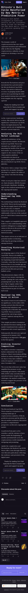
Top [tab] (3, 513)
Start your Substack (10, 586)
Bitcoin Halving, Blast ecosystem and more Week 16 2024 (10, 546)
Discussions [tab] (13, 513)
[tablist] (8, 494)
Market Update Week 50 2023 (9, 532)
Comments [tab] (5, 494)
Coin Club (12, 525)
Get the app (22, 586)
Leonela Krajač (9, 33)
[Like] (2, 38)
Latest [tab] (7, 513)
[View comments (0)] (6, 38)
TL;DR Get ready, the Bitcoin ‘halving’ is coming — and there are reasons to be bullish (9, 551)
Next (23, 483)
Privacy (14, 580)
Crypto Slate (16, 401)
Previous (6, 483)
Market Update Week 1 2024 (9, 519)
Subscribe (19, 2)
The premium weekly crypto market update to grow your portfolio (8, 522)
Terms (18, 580)
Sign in (24, 2)
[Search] (25, 513)
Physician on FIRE (14, 554)
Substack (6, 589)
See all (4, 560)
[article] (14, 523)
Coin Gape (16, 78)
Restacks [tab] (11, 494)
